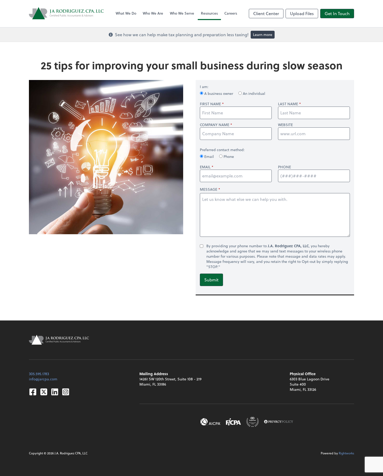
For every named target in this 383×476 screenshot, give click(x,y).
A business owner (218, 93)
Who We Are (153, 13)
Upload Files (302, 13)
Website (285, 124)
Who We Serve (182, 13)
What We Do (126, 13)
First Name (210, 104)
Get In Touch (337, 13)
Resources (209, 13)
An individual (253, 93)
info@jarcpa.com (43, 379)
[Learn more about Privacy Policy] (278, 421)
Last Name (288, 104)
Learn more (262, 34)
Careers (230, 13)
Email (209, 156)
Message (208, 189)
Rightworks (346, 453)
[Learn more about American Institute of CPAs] (210, 421)
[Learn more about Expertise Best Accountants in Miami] (252, 422)
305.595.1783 (39, 373)
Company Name (214, 124)
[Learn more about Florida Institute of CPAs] (233, 421)
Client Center (266, 13)
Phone (228, 156)
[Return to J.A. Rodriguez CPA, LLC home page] (66, 13)
